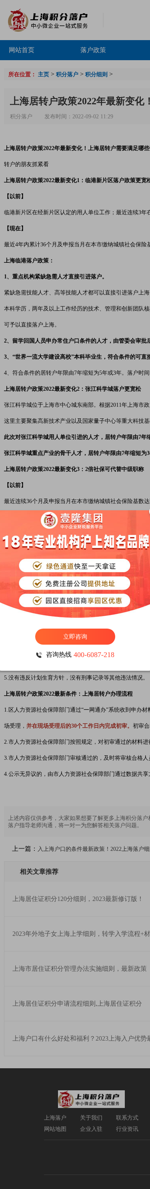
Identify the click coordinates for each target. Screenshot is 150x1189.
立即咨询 (75, 636)
